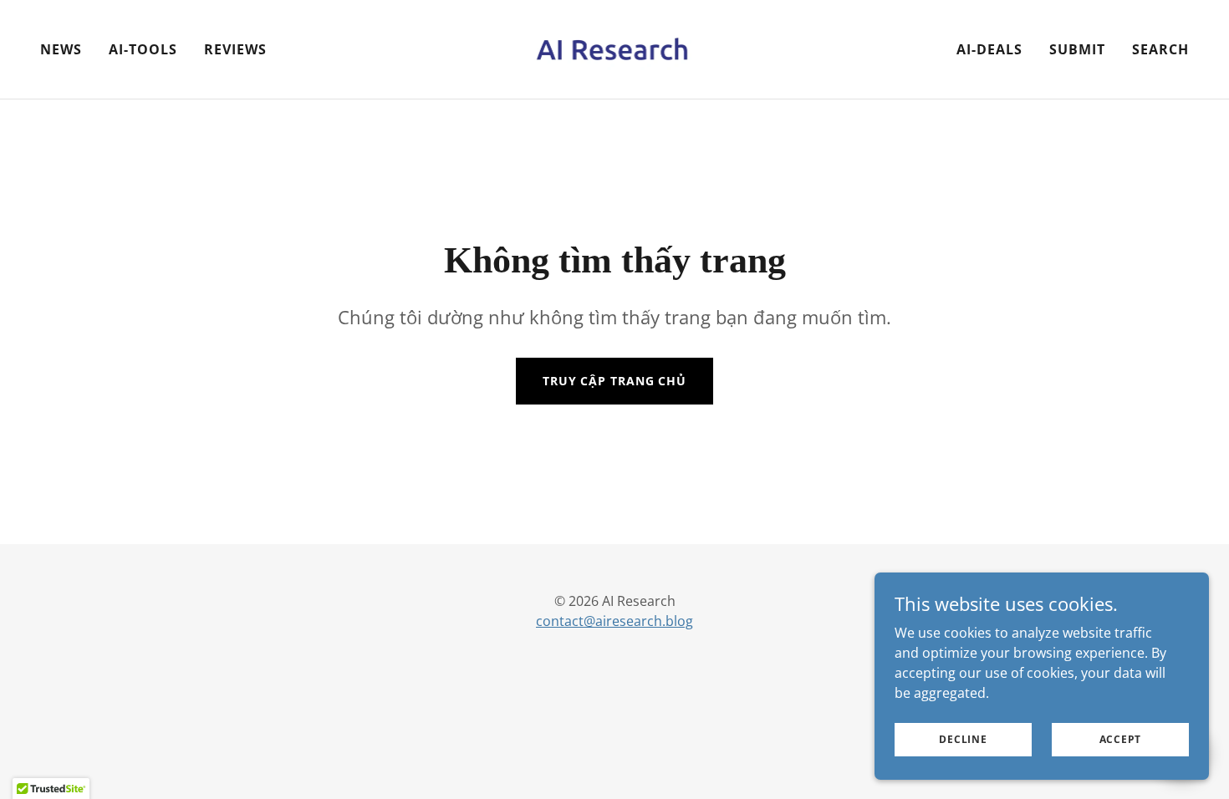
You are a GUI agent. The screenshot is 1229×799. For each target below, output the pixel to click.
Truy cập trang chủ (614, 381)
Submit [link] (1077, 49)
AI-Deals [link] (989, 49)
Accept (1120, 739)
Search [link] (1160, 49)
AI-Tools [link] (143, 49)
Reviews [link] (235, 49)
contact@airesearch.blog (614, 621)
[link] (614, 47)
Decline (963, 739)
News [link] (61, 49)
